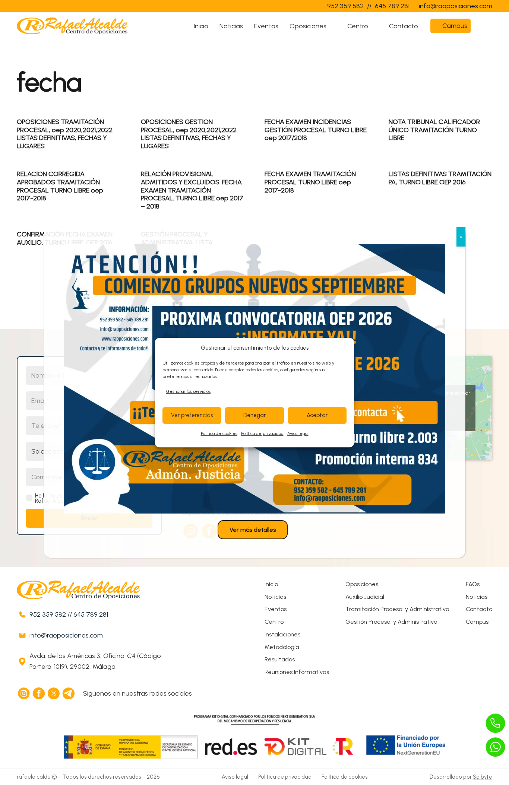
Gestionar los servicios (188, 391)
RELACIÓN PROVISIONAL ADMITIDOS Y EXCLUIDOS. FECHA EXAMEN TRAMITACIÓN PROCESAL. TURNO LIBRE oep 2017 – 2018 (192, 190)
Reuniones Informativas (297, 672)
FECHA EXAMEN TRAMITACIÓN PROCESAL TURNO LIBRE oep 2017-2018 (310, 182)
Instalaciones (282, 634)
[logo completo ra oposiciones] (72, 26)
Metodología (282, 647)
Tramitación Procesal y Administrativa (397, 609)
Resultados (280, 659)
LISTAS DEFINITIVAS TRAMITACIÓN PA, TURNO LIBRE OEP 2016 (440, 178)
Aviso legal (298, 433)
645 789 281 (90, 614)
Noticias (275, 596)
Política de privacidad (262, 433)
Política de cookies (219, 433)
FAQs (473, 584)
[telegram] (68, 693)
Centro (274, 621)
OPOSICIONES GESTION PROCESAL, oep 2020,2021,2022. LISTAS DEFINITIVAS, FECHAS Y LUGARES (189, 134)
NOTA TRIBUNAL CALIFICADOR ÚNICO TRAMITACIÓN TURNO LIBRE (434, 130)
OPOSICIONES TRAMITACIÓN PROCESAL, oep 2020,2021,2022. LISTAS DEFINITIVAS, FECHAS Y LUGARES (65, 134)
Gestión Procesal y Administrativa (391, 621)
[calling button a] (496, 723)
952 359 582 (47, 614)
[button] (333, 26)
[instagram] (24, 693)
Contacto (479, 609)
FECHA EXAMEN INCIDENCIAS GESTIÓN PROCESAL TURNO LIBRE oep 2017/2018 (316, 130)
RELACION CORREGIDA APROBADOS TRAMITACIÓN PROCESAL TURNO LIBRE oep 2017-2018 (60, 186)
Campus (477, 621)
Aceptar (317, 415)
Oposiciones (361, 584)
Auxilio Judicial (364, 596)
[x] (54, 693)
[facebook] (39, 693)
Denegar (254, 415)
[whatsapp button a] (496, 747)
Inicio (271, 584)
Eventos (276, 609)
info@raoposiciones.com (66, 635)
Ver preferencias (192, 415)
